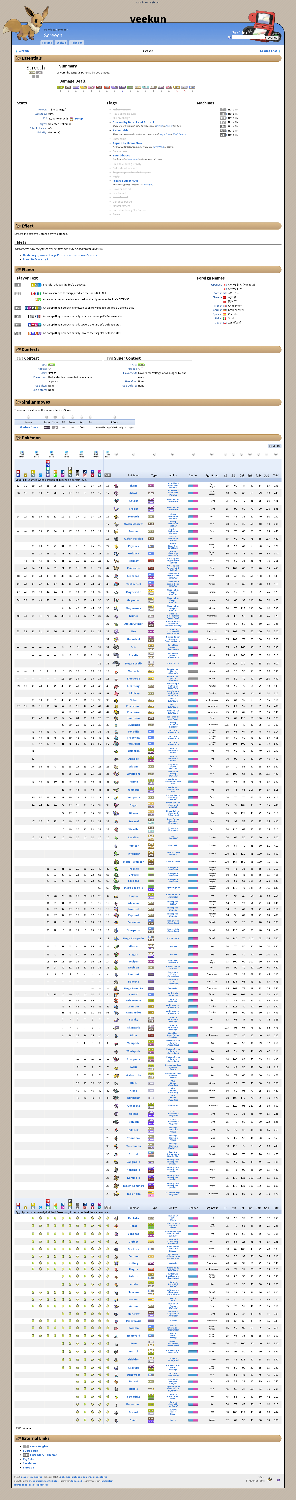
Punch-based (120, 151)
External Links (36, 1438)
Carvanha (133, 922)
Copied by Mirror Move (128, 143)
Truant (173, 1414)
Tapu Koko (133, 1194)
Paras (133, 1226)
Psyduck (133, 546)
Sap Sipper (173, 1390)
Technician (173, 516)
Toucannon (133, 1146)
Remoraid (133, 1335)
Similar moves (36, 402)
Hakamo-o (133, 1169)
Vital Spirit (173, 558)
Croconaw (133, 737)
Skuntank (133, 1027)
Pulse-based (120, 197)
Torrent (173, 730)
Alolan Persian (133, 538)
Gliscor (133, 813)
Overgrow (173, 867)
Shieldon (133, 1359)
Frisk (173, 783)
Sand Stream (173, 852)
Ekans (133, 485)
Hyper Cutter (173, 802)
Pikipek (133, 1130)
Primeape (133, 568)
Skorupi (133, 1367)
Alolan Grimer (133, 624)
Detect (159, 125)
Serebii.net (30, 1463)
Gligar (133, 805)
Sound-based (121, 155)
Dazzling (173, 1152)
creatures (101, 1477)
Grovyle (133, 875)
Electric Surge (173, 1192)
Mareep (133, 1299)
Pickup (173, 514)
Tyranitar (133, 853)
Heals (116, 176)
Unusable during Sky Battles (129, 210)
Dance (116, 214)
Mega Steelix (133, 663)
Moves (62, 29)
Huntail (133, 994)
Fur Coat (173, 536)
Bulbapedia (30, 1450)
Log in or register (148, 2)
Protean (173, 968)
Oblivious (173, 686)
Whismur (133, 903)
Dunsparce (133, 797)
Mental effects (121, 206)
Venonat (133, 1234)
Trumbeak (133, 1138)
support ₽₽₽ (42, 1484)
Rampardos (133, 1012)
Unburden (173, 869)
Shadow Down (28, 427)
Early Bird (173, 1284)
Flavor (28, 269)
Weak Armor (173, 649)
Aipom (133, 766)
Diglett (133, 1241)
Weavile (133, 829)
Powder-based (122, 189)
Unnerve (173, 487)
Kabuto (133, 1276)
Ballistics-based (122, 201)
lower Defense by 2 (35, 259)
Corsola (133, 1328)
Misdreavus (133, 1321)
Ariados (133, 758)
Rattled (173, 525)
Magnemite (133, 592)
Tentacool (133, 576)
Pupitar (133, 845)
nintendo (76, 1477)
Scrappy (173, 910)
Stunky (133, 1019)
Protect (168, 125)
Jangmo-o (133, 1162)
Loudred (133, 909)
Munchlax (133, 725)
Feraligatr (133, 743)
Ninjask (133, 896)
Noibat (133, 1113)
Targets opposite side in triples (132, 172)
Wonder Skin (173, 1156)
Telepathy (173, 1115)
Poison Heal (173, 815)
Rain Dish (173, 578)
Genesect (133, 1105)
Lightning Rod (173, 887)
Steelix (133, 655)
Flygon (133, 954)
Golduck (133, 553)
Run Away (173, 764)
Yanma (133, 781)
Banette (133, 981)
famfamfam (106, 1481)
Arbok (133, 493)
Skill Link (173, 768)
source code (20, 1484)
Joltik (134, 1067)
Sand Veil (173, 805)
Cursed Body (173, 976)
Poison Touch (173, 618)
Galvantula (133, 1075)
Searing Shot (269, 51)
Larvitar (133, 837)
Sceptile (133, 881)
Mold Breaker (173, 1005)
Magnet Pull (173, 590)
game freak (89, 1477)
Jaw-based (119, 193)
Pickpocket (173, 823)
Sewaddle (133, 1396)
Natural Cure (173, 1328)
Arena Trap (173, 1241)
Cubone (133, 1256)
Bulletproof (173, 1159)
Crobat (133, 508)
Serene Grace (173, 795)
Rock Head (173, 645)
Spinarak (134, 750)
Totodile (133, 731)
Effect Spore (173, 1223)
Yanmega (133, 789)
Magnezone (133, 608)
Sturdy (173, 592)
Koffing (133, 1263)
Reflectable (120, 130)
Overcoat (173, 1163)
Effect (28, 226)
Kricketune (133, 1000)
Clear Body (173, 573)
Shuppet (133, 974)
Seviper (133, 961)
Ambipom (133, 774)
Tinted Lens (173, 789)
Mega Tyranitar (133, 861)
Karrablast (133, 1404)
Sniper (173, 752)
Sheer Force (173, 657)
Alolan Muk (133, 639)
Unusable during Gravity (127, 164)
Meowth (133, 516)
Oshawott (133, 1375)
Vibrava (133, 946)
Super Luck (173, 1313)
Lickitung (133, 686)
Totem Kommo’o (133, 1186)
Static (173, 671)
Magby (133, 1269)
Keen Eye (173, 821)
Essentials (32, 58)
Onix (134, 647)
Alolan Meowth (133, 524)
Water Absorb (173, 1294)
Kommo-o (133, 1178)
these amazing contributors (44, 1481)
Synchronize (173, 716)
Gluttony (173, 623)
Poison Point (173, 1040)
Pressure (173, 828)
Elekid (133, 700)
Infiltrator (173, 501)
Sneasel (133, 821)
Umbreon (133, 718)
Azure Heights (39, 1446)
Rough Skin (173, 920)
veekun (148, 19)
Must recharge (121, 118)
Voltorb (133, 671)
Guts (173, 836)
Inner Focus (173, 499)
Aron (133, 1343)
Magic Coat (164, 134)
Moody (173, 1337)
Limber (173, 529)
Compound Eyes (173, 781)
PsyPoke (28, 1459)
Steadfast (173, 1033)
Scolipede (133, 1059)
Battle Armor (173, 1258)
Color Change (173, 966)
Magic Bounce (179, 134)
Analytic (173, 594)
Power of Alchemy (173, 625)
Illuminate (173, 1292)
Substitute (147, 184)
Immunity (173, 807)
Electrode (133, 678)
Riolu (133, 1035)
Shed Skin (173, 485)
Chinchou (133, 1292)
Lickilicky (133, 693)
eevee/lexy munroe (31, 1477)
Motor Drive (173, 710)
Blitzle (133, 1389)
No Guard (173, 1406)
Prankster (173, 988)
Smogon (28, 1467)
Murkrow (134, 1314)
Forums (47, 42)
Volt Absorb (173, 1290)
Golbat (133, 500)
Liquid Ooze (173, 575)
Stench (173, 613)
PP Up (79, 118)
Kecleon (133, 967)
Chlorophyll (173, 1396)
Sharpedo (133, 930)
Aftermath (173, 673)
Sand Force (173, 663)
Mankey (133, 560)
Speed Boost (173, 779)
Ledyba (133, 1284)
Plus (173, 1081)
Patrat (133, 1381)
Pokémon (31, 438)
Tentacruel (133, 584)
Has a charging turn (124, 113)
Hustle (173, 1220)
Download (173, 1105)
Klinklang (133, 1098)
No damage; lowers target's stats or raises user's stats (60, 255)
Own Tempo (173, 683)
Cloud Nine (173, 546)
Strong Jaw (173, 938)
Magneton (133, 600)
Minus (173, 1083)
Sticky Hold (173, 615)
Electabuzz (133, 706)
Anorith (133, 1351)
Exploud (133, 915)
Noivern (133, 1121)
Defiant (173, 562)
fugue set (76, 1481)
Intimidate (173, 483)
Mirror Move (158, 146)
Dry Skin (173, 1225)
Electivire (133, 712)
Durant (133, 1412)
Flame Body (173, 1267)
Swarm (173, 748)
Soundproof (132, 159)
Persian (133, 531)
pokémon (65, 1477)
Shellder (133, 1249)
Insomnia (173, 750)
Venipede (133, 1043)
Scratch (23, 51)
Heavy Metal (173, 1345)
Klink (133, 1083)
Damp (173, 543)
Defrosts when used (125, 168)
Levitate (173, 946)
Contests (30, 349)
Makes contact (121, 109)
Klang (133, 1090)
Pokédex (50, 29)
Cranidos (134, 1006)
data (31, 1484)
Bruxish (134, 1154)
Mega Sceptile (133, 888)
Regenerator (173, 1330)
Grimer (133, 616)
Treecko (133, 868)
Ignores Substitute (125, 181)
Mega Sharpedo (133, 938)
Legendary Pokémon (43, 1455)
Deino (133, 1420)
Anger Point (173, 560)
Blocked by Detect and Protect (133, 122)
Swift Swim (173, 548)
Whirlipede (133, 1051)
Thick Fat (173, 724)
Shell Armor (173, 1246)
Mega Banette (133, 988)
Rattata (133, 1218)
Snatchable (119, 139)
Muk (133, 631)
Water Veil (173, 995)
